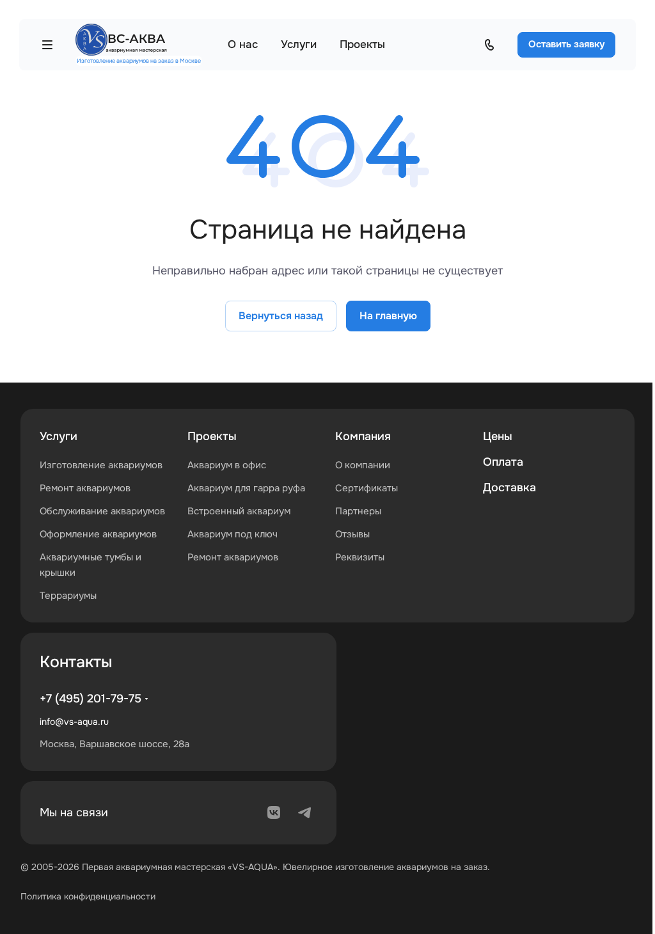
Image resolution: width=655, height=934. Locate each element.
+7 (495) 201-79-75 (90, 699)
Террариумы (68, 595)
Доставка (509, 487)
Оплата (503, 462)
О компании (362, 465)
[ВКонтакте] (274, 812)
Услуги (58, 436)
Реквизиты (359, 557)
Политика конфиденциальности (87, 896)
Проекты (212, 436)
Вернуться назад (281, 315)
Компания (363, 436)
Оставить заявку (566, 44)
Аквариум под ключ (232, 534)
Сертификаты (366, 488)
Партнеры (358, 511)
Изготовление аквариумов (101, 465)
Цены (497, 436)
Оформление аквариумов (98, 534)
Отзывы (352, 534)
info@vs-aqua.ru (74, 721)
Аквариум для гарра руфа (246, 488)
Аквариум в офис (226, 465)
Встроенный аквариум (238, 511)
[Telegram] (304, 812)
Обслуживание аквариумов (102, 511)
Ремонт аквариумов (85, 488)
